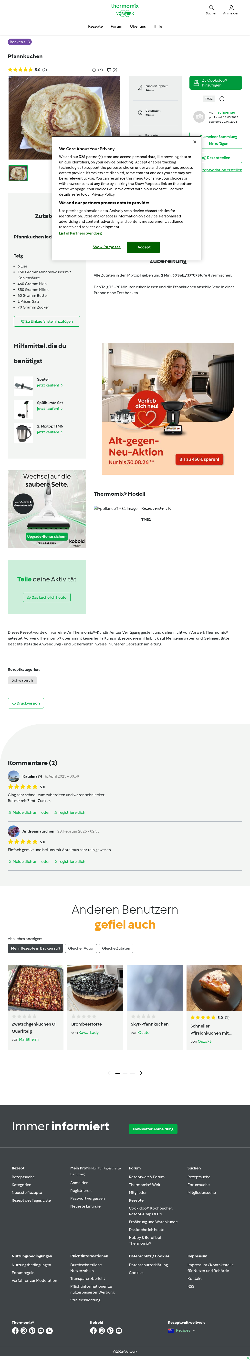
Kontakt (195, 1278)
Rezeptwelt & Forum (147, 1177)
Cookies (136, 1272)
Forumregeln (23, 1272)
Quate (143, 1032)
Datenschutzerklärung (148, 1265)
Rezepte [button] (95, 26)
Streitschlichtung (85, 1300)
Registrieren (81, 1190)
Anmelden (79, 1182)
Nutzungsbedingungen (31, 1265)
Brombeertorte (86, 1024)
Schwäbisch (22, 680)
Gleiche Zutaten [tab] (116, 948)
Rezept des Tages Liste (31, 1200)
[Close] (194, 142)
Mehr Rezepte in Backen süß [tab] (35, 948)
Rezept (18, 1168)
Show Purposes (107, 247)
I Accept (143, 247)
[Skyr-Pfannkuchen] (155, 988)
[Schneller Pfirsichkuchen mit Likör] (214, 988)
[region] (127, 198)
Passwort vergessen (87, 1198)
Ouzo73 (205, 1041)
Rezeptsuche (23, 1177)
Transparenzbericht (87, 1278)
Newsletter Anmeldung (153, 1129)
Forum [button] (116, 26)
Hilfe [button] (158, 26)
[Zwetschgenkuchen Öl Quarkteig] (35, 988)
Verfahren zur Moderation (34, 1280)
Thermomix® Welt (144, 1184)
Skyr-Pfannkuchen (150, 1024)
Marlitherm (29, 1039)
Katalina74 (32, 776)
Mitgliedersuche (202, 1192)
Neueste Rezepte (27, 1192)
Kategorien (21, 1184)
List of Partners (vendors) (81, 233)
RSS (191, 1286)
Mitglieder (138, 1192)
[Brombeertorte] (95, 988)
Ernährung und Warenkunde (153, 1222)
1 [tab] (117, 1073)
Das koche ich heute (146, 1229)
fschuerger (225, 112)
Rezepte (136, 1200)
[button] (211, 9)
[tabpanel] (125, 1021)
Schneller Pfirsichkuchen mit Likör (209, 1030)
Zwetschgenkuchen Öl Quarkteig (34, 1027)
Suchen (194, 1168)
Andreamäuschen (38, 831)
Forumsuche (199, 1184)
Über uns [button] (138, 26)
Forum (135, 1168)
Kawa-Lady (89, 1032)
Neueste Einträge (85, 1206)
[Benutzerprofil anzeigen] (199, 116)
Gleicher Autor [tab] (81, 948)
